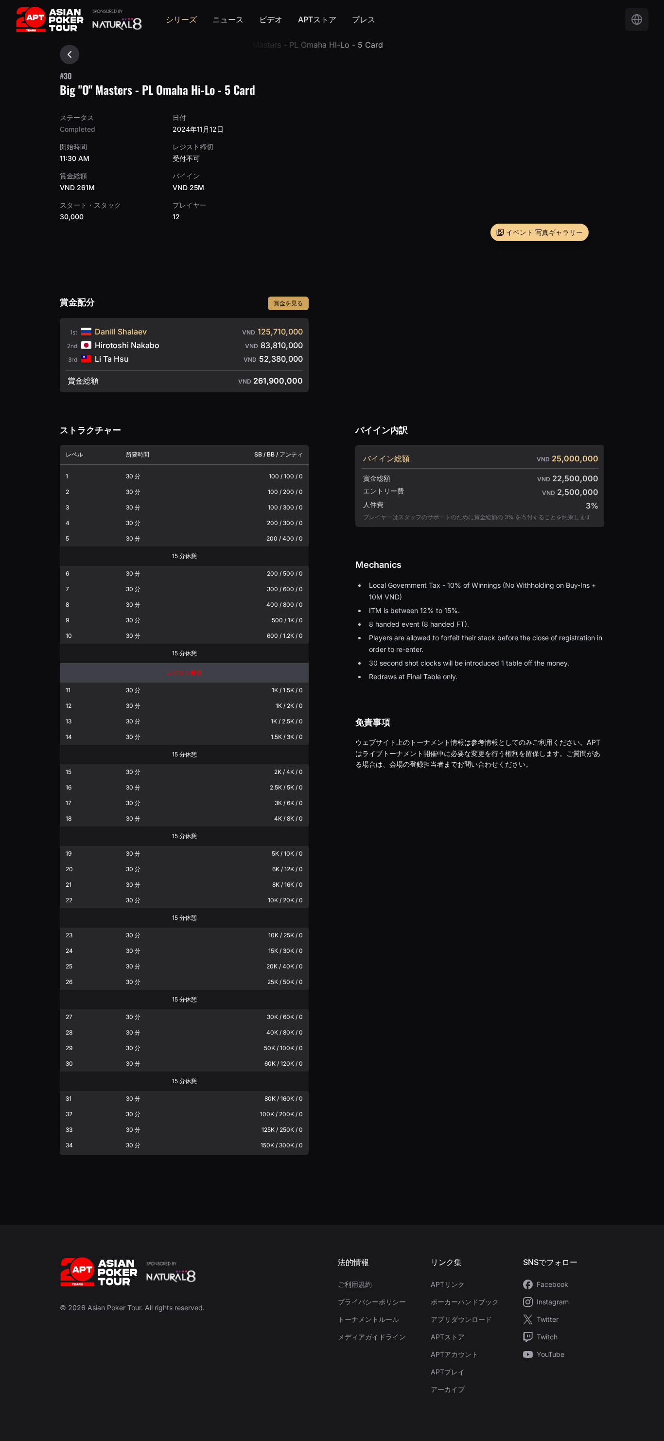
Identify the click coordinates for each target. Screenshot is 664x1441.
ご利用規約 (355, 1284)
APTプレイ (448, 1372)
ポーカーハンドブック (465, 1302)
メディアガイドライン (372, 1337)
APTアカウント (454, 1354)
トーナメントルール (368, 1319)
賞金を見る (288, 303)
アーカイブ (448, 1389)
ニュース (228, 19)
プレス (363, 19)
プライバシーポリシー (372, 1302)
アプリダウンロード (461, 1319)
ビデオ (270, 19)
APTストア (317, 19)
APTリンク (448, 1284)
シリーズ (181, 19)
